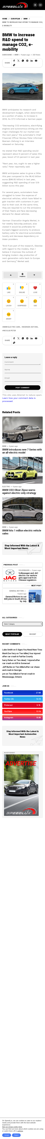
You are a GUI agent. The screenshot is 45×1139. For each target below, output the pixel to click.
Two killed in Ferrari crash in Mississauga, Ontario (18, 675)
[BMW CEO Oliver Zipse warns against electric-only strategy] (22, 470)
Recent (32, 634)
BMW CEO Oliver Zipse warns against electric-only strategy (19, 491)
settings (20, 1131)
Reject (16, 1135)
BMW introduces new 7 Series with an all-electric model (22, 451)
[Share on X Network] (18, 60)
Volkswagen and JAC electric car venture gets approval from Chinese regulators (28, 577)
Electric (6, 486)
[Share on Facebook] (14, 60)
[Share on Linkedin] (31, 60)
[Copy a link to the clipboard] (14, 65)
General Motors (16, 591)
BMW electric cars (11, 327)
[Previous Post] (10, 575)
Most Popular (12, 634)
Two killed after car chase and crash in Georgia (21, 669)
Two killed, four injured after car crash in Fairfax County (21, 655)
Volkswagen (24, 570)
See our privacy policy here (12, 1127)
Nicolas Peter (9, 330)
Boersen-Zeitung (30, 327)
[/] (35, 5)
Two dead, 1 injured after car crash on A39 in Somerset (21, 662)
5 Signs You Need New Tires (29, 649)
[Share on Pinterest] (27, 60)
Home (4, 19)
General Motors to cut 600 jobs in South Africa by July (15, 599)
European (15, 19)
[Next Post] (35, 596)
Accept (6, 1135)
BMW (25, 19)
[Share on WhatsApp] (23, 60)
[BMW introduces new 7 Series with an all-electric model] (22, 429)
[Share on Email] (36, 60)
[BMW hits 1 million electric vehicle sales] (22, 510)
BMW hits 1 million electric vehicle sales (21, 532)
